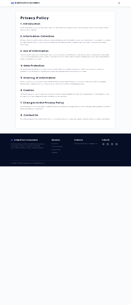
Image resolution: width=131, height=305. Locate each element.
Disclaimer (55, 152)
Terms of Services (57, 146)
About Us (55, 143)
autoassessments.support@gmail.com (85, 143)
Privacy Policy (56, 149)
